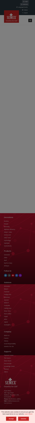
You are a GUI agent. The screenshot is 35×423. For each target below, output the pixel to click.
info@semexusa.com (13, 401)
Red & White (7, 314)
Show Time (7, 311)
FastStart (6, 292)
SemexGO (7, 255)
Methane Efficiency (9, 229)
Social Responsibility (10, 343)
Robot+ (6, 289)
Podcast (6, 369)
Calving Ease (7, 308)
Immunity (7, 226)
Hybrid (6, 322)
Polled (6, 316)
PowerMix (7, 305)
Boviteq (6, 221)
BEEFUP (6, 303)
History (6, 341)
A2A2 (5, 319)
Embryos (6, 266)
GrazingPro (7, 325)
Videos (25, 10)
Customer (25, 4)
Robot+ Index (8, 232)
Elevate (6, 224)
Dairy (5, 257)
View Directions (8, 403)
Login (26, 1)
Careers (6, 338)
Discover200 (7, 363)
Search (26, 12)
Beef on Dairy (8, 263)
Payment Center (8, 355)
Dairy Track (7, 237)
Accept (11, 419)
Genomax (7, 297)
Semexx (6, 300)
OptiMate (7, 243)
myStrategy (7, 240)
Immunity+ (7, 286)
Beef (5, 260)
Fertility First (7, 294)
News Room (7, 361)
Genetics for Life (9, 346)
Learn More (28, 414)
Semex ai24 (7, 235)
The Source (7, 358)
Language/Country (23, 7)
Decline (23, 419)
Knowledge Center (9, 366)
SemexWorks (8, 246)
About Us (6, 335)
